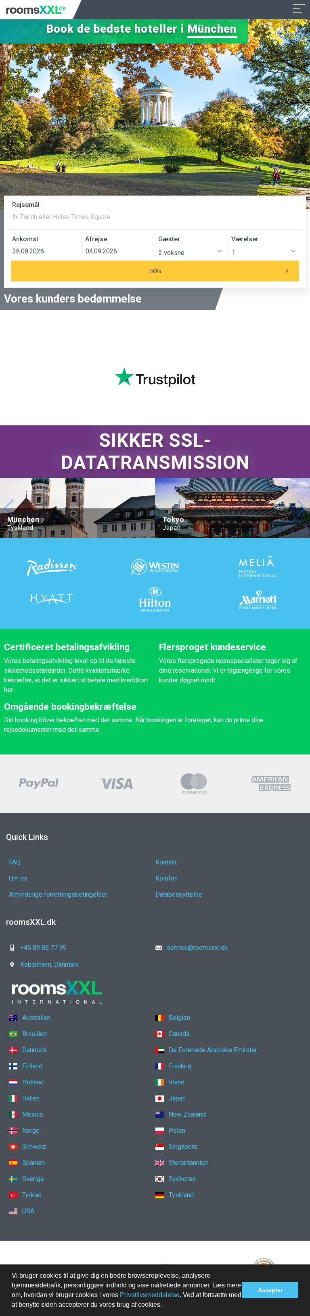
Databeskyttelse (178, 894)
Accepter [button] (270, 1290)
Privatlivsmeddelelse (150, 1294)
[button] (164, 1305)
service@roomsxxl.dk (197, 947)
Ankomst (25, 239)
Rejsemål (26, 205)
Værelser (244, 239)
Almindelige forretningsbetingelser (58, 894)
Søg (155, 270)
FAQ (15, 862)
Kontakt (166, 862)
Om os (18, 878)
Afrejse (96, 239)
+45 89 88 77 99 (43, 947)
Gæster (169, 239)
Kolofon (166, 878)
